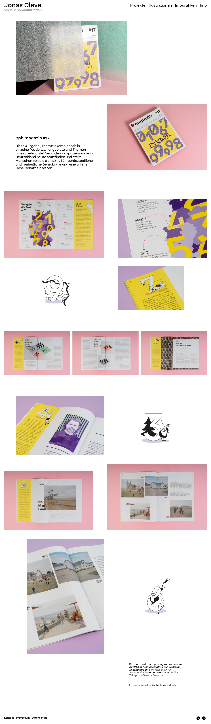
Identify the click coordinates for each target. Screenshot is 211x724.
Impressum (23, 718)
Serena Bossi (151, 675)
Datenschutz (39, 718)
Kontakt (9, 718)
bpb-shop (138, 685)
